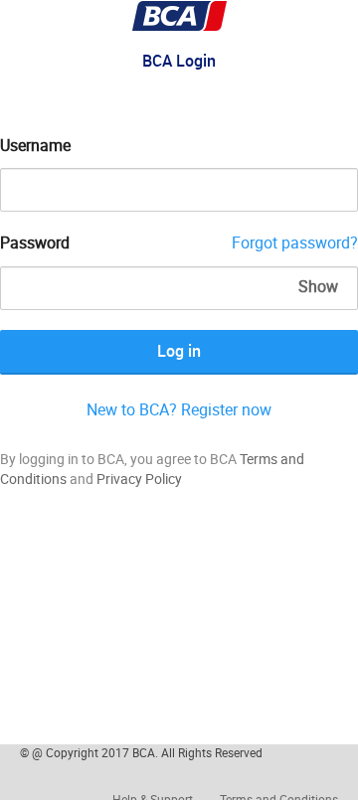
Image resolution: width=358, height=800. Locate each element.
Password (35, 242)
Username (35, 145)
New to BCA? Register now (179, 409)
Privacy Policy (139, 478)
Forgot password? (295, 242)
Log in (179, 351)
